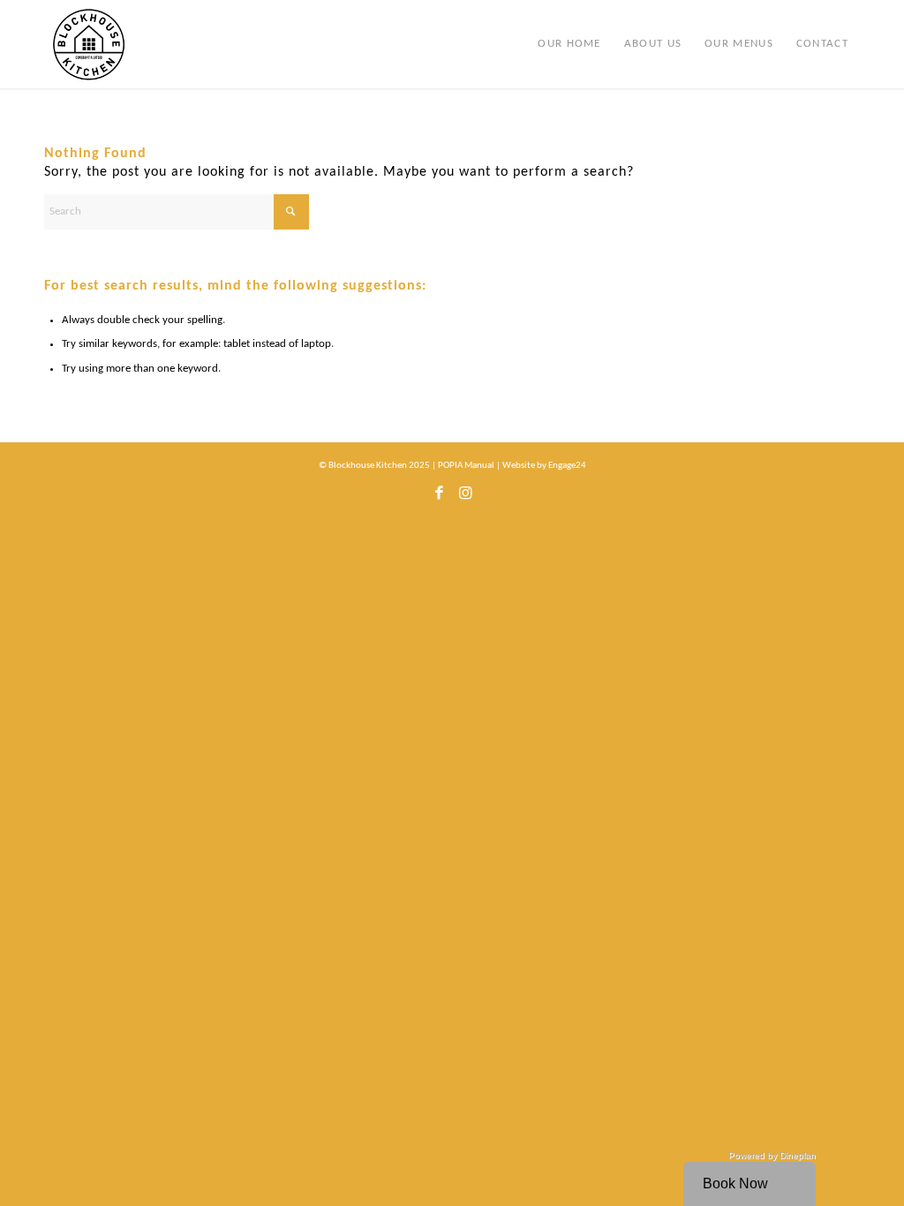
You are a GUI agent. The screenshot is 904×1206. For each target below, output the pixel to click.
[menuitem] (569, 44)
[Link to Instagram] (465, 498)
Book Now (735, 1183)
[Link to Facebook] (439, 498)
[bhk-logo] (88, 44)
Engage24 (567, 466)
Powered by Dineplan (772, 1155)
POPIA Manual (466, 466)
